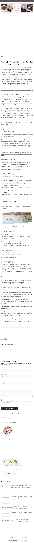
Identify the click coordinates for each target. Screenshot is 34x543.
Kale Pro (15, 540)
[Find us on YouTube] (8, 339)
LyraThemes (23, 540)
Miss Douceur (7, 342)
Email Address (3, 374)
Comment (2, 387)
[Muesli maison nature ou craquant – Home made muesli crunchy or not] (6, 489)
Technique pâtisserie (10, 344)
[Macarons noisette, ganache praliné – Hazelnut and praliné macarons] (6, 514)
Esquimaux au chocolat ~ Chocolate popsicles (23, 520)
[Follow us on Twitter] (3, 339)
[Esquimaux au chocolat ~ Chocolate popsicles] (9, 520)
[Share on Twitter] (27, 67)
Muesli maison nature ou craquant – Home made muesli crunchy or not (21, 486)
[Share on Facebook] (25, 67)
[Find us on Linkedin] (5, 339)
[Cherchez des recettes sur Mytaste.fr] (10, 422)
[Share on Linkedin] (32, 67)
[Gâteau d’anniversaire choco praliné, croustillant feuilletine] (6, 499)
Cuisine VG (20, 465)
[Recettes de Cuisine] (9, 418)
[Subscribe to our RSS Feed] (6, 339)
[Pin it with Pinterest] (30, 67)
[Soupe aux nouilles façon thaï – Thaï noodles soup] (8, 507)
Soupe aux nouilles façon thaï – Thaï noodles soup (23, 507)
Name (2, 367)
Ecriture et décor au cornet (25, 353)
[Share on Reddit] (28, 67)
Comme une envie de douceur (21, 537)
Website (2, 381)
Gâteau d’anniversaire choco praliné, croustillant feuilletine (21, 497)
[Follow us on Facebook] (1, 339)
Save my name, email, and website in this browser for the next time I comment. (16, 402)
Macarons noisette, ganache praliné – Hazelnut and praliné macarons (21, 513)
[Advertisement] (17, 36)
